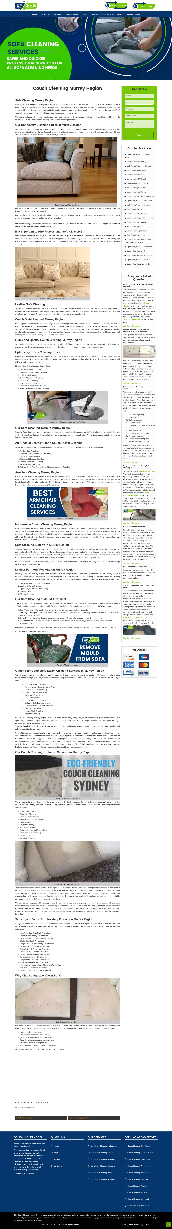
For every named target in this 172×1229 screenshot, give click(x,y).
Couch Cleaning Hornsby (137, 1192)
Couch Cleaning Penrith (136, 251)
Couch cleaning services (133, 617)
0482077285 (57, 104)
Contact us (58, 1166)
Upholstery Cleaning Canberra (103, 1166)
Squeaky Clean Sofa (56, 1225)
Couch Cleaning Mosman (137, 192)
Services (57, 14)
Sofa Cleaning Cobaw (24, 1118)
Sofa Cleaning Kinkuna (136, 209)
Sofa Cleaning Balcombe (136, 170)
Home (34, 14)
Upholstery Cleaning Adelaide (103, 1179)
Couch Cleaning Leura (136, 174)
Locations (45, 14)
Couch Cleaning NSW (25, 1107)
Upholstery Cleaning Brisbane (103, 1159)
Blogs (56, 1152)
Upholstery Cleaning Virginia (138, 205)
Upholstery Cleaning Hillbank (139, 166)
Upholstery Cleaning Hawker (138, 259)
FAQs (85, 14)
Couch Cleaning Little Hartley (139, 264)
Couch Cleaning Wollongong (138, 1166)
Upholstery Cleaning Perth (101, 1172)
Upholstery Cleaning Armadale (139, 246)
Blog (119, 14)
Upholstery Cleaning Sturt (137, 183)
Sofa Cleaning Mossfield (136, 187)
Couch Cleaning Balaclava (79, 1118)
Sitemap (57, 1159)
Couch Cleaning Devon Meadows (140, 218)
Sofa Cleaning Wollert (135, 226)
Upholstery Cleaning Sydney (102, 1152)
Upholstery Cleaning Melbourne (104, 1146)
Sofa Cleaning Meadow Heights (139, 255)
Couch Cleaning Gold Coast (138, 1146)
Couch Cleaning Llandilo (136, 222)
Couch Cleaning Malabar (137, 231)
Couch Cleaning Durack (136, 213)
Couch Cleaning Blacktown (138, 1206)
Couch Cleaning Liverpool (137, 1179)
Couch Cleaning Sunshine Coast (140, 1152)
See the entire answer (132, 326)
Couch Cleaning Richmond (138, 1199)
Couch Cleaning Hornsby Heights (140, 196)
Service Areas (72, 14)
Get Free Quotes (133, 14)
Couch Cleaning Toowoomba (138, 1172)
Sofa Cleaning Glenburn (136, 235)
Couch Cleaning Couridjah (137, 161)
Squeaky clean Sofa (21, 1150)
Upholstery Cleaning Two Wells (139, 200)
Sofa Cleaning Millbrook (136, 179)
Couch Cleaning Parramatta (138, 1159)
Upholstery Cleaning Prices (102, 14)
